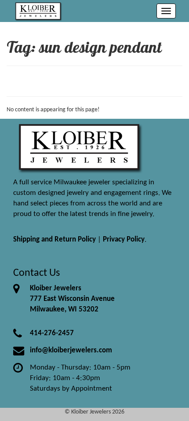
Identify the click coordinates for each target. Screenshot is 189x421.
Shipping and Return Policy (54, 239)
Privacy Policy (124, 239)
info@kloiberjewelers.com (71, 350)
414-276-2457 (52, 333)
